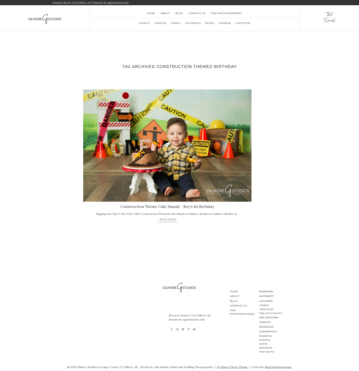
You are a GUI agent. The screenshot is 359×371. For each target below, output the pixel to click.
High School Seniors (270, 313)
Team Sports (266, 351)
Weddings (225, 22)
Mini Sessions (193, 22)
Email (329, 21)
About (165, 13)
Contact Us (196, 13)
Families (209, 22)
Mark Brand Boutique (278, 367)
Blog (179, 13)
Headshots (265, 335)
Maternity (160, 22)
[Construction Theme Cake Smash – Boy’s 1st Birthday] (167, 145)
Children (264, 305)
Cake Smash (266, 309)
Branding (264, 339)
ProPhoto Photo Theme (232, 367)
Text (329, 15)
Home (151, 13)
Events (263, 343)
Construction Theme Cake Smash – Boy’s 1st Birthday (167, 206)
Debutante (265, 347)
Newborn (144, 22)
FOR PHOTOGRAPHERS (226, 13)
